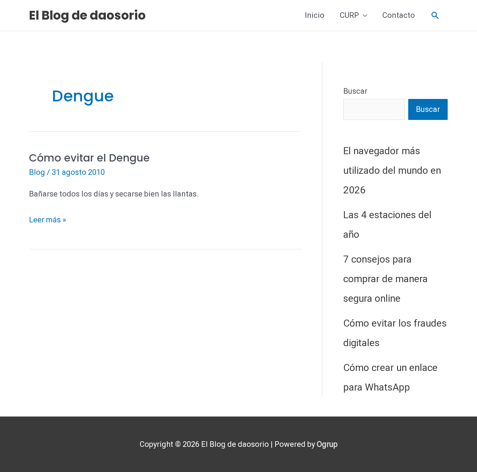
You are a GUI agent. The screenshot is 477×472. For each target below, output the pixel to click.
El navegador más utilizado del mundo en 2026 (392, 170)
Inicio (314, 15)
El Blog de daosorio (87, 15)
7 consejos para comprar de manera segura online (385, 278)
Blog (37, 172)
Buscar (355, 91)
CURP (349, 15)
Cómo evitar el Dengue (89, 157)
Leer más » (47, 221)
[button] (435, 15)
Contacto (398, 15)
